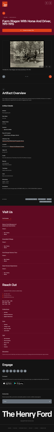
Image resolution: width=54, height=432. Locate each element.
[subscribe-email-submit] (49, 401)
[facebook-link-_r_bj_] (3, 371)
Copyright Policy (23, 428)
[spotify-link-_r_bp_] (25, 371)
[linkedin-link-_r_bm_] (14, 371)
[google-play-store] (19, 383)
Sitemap (36, 428)
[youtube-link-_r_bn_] (18, 371)
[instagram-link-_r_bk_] (7, 371)
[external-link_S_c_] (27, 297)
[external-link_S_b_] (27, 295)
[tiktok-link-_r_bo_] (21, 371)
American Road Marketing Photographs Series (13, 141)
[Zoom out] (43, 66)
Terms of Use (43, 428)
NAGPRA (9, 428)
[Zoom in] (40, 66)
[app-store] (7, 383)
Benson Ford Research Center (17, 146)
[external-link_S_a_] (27, 294)
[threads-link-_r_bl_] (10, 371)
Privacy (31, 428)
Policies (15, 428)
